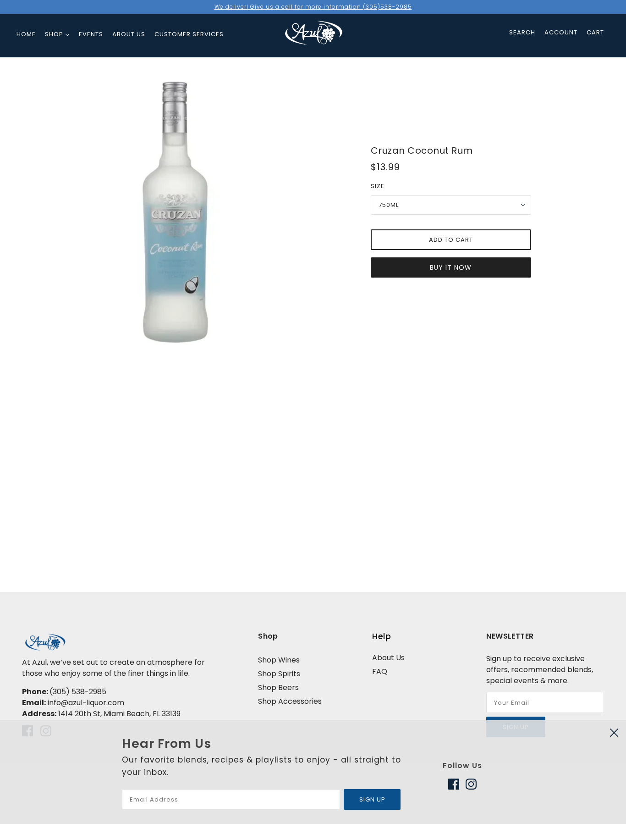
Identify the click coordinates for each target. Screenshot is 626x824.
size (377, 186)
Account (560, 32)
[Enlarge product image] (175, 212)
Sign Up (372, 799)
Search (522, 32)
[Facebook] (455, 784)
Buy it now (451, 267)
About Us (388, 657)
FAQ (379, 671)
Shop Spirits (279, 673)
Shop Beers (278, 687)
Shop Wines (279, 660)
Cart (595, 32)
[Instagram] (469, 784)
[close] (614, 732)
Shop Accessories (290, 701)
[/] (313, 27)
